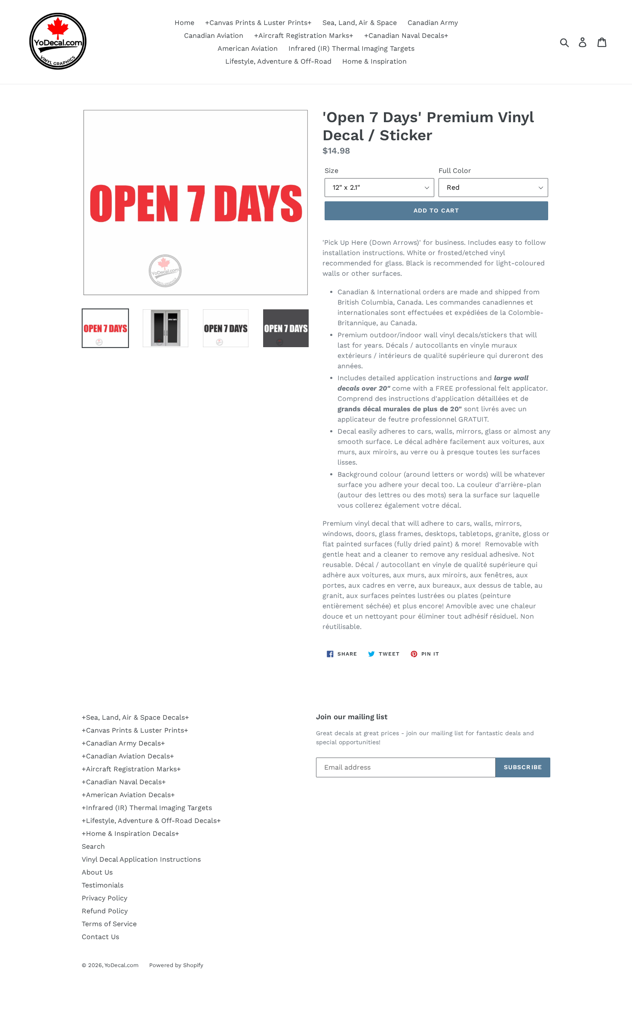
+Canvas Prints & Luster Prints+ (258, 22)
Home (184, 22)
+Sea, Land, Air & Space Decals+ (135, 717)
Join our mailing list (351, 716)
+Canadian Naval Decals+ (406, 35)
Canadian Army (433, 22)
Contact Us (100, 937)
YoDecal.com (121, 965)
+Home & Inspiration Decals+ (130, 833)
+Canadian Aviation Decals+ (128, 756)
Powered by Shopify (176, 965)
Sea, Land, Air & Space (359, 22)
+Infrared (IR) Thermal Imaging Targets (147, 808)
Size (331, 170)
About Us (97, 872)
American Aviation (248, 48)
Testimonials (102, 885)
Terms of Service (109, 924)
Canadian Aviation (213, 35)
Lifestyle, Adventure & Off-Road (278, 61)
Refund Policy (105, 911)
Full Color (455, 170)
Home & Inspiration (374, 61)
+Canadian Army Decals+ (123, 743)
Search (93, 846)
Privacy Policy (104, 898)
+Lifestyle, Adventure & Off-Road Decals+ (151, 820)
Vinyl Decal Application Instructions (141, 859)
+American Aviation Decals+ (128, 795)
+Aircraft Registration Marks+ (303, 35)
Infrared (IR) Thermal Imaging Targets (351, 48)
